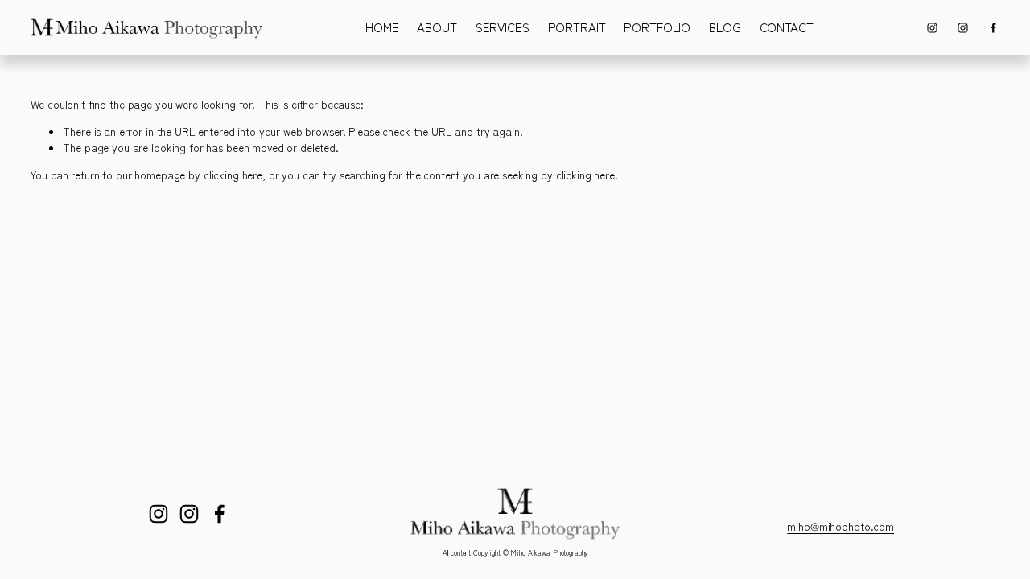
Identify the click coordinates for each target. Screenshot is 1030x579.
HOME (381, 26)
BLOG (724, 26)
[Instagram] (932, 28)
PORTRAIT (577, 26)
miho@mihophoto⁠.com (840, 526)
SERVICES (502, 26)
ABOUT (436, 26)
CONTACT (787, 26)
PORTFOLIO (657, 26)
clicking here (233, 174)
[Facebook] (993, 28)
